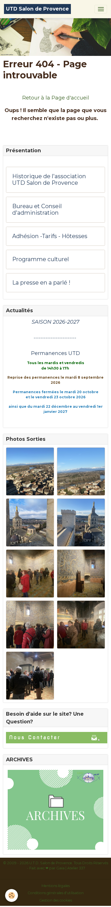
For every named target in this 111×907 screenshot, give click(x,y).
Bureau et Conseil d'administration (37, 209)
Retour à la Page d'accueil (55, 98)
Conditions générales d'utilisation (56, 893)
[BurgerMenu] (100, 9)
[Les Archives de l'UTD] (55, 810)
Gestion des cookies (55, 900)
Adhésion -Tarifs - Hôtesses (49, 236)
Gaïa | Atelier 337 (70, 868)
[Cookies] (11, 895)
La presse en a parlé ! (41, 282)
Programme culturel (40, 259)
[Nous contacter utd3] (55, 737)
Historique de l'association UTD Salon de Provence (49, 179)
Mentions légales (56, 886)
